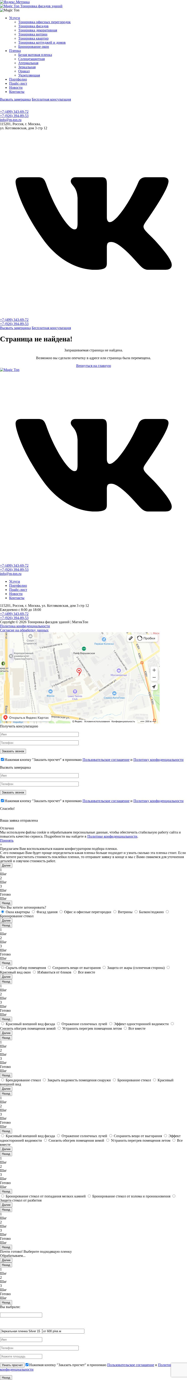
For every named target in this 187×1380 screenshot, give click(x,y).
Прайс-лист (18, 83)
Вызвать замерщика (15, 99)
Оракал (24, 71)
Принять (6, 840)
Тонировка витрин (32, 34)
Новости (16, 87)
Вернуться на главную (93, 366)
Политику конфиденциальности (158, 760)
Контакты (16, 92)
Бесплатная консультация (51, 99)
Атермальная (28, 63)
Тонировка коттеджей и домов (42, 42)
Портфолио (18, 79)
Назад (6, 903)
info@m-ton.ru (10, 120)
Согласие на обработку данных (24, 630)
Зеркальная (27, 67)
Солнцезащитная (31, 59)
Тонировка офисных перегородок (44, 22)
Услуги (14, 18)
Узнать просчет (12, 1365)
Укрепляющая (29, 75)
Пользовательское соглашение (106, 760)
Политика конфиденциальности (25, 626)
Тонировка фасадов (33, 26)
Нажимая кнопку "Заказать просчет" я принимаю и (94, 760)
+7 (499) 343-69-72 (14, 112)
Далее (6, 865)
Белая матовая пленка (35, 55)
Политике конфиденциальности (112, 836)
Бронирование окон (33, 46)
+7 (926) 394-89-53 (14, 116)
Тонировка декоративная (37, 30)
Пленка (15, 51)
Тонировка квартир (33, 38)
